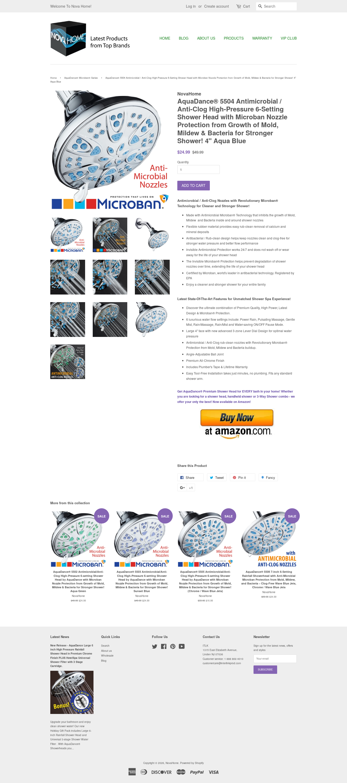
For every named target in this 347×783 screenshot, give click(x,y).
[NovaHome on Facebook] (164, 647)
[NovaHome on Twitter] (154, 647)
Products (234, 38)
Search (105, 645)
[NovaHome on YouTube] (182, 647)
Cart (246, 6)
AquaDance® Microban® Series (81, 77)
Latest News (59, 636)
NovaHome (172, 763)
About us (206, 38)
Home (165, 38)
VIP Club (289, 38)
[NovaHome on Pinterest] (173, 647)
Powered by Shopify (192, 763)
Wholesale (107, 655)
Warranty (262, 38)
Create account (216, 6)
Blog (183, 38)
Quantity (183, 162)
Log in (191, 6)
